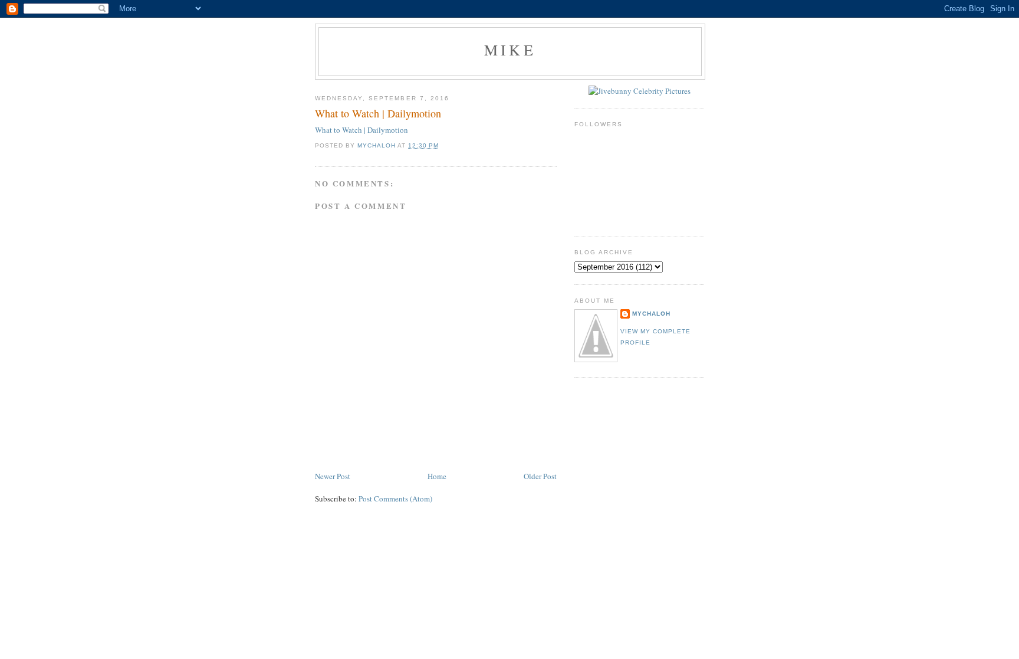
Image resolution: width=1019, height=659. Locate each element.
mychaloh (651, 313)
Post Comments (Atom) (395, 498)
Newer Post (332, 476)
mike (510, 50)
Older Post (540, 476)
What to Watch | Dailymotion (361, 129)
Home (437, 476)
